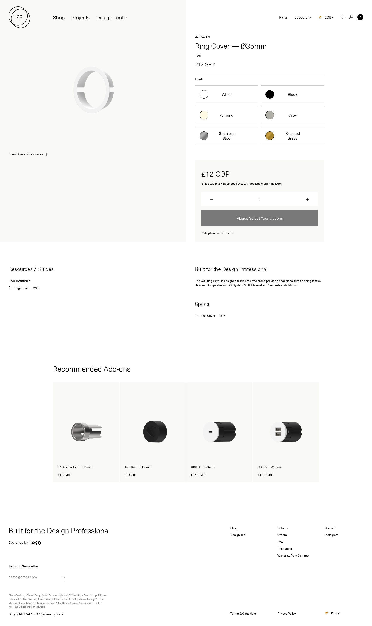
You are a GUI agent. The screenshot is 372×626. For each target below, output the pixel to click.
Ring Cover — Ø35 (26, 288)
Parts (283, 17)
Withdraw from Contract (293, 555)
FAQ (280, 542)
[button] (211, 199)
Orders (282, 535)
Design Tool (109, 17)
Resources (284, 548)
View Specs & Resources (26, 154)
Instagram (331, 535)
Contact (330, 528)
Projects (80, 17)
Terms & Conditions (243, 613)
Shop (59, 17)
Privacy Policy (286, 613)
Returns (282, 528)
